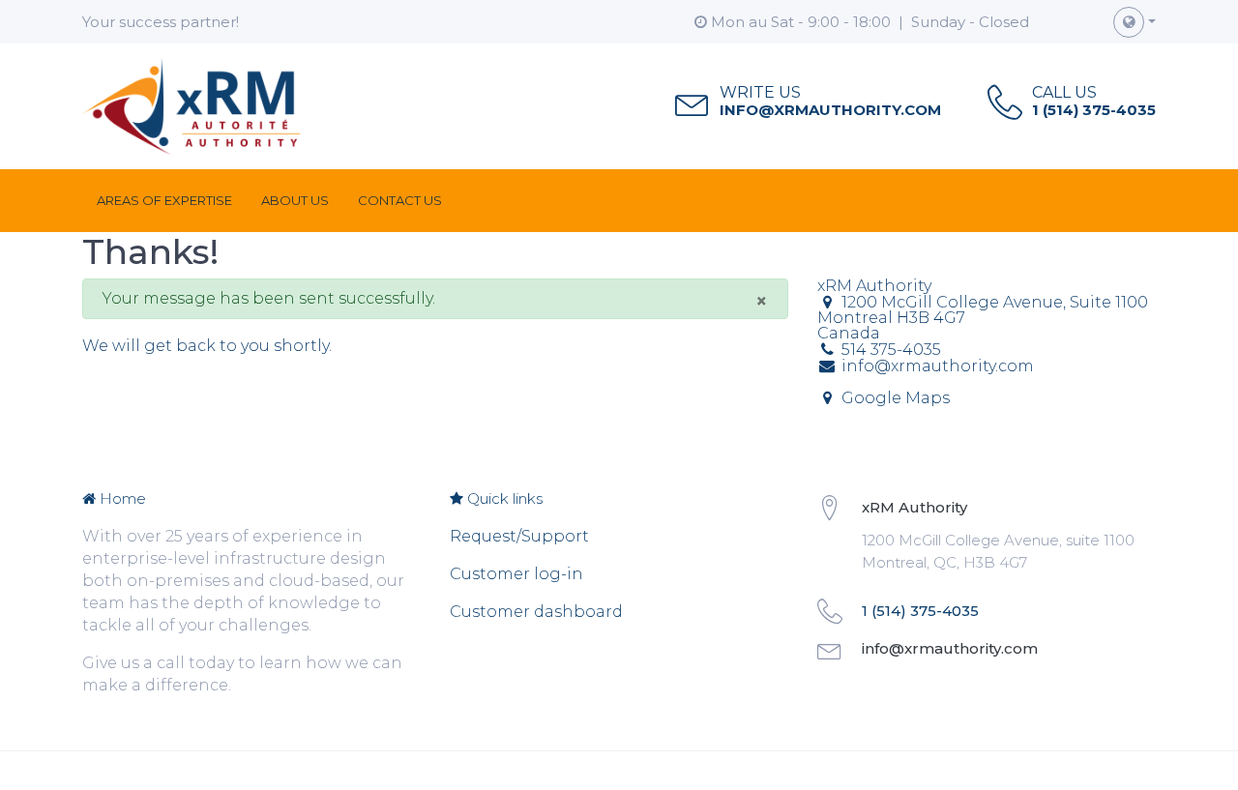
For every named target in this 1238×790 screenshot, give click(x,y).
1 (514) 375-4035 (1094, 110)
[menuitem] (164, 200)
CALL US (1064, 93)
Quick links (503, 498)
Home (121, 498)
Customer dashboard (536, 611)
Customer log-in (516, 574)
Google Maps (895, 398)
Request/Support (519, 536)
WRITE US (760, 93)
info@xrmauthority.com (830, 110)
